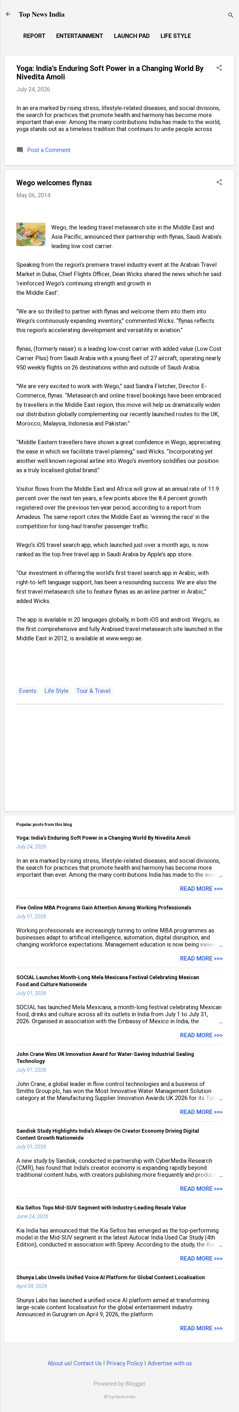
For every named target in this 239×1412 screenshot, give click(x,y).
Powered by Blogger (119, 1383)
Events (27, 690)
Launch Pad (132, 35)
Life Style (176, 35)
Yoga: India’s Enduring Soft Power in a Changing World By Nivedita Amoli (103, 838)
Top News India (42, 14)
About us (59, 1363)
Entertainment (79, 35)
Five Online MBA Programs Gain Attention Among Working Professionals (103, 907)
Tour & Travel (93, 690)
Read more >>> (201, 888)
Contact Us (87, 1363)
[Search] (230, 16)
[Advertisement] (119, 757)
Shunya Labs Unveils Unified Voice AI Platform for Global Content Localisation (110, 1277)
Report (34, 35)
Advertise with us (169, 1363)
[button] (219, 68)
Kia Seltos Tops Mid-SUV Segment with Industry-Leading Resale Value (101, 1207)
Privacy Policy (124, 1363)
